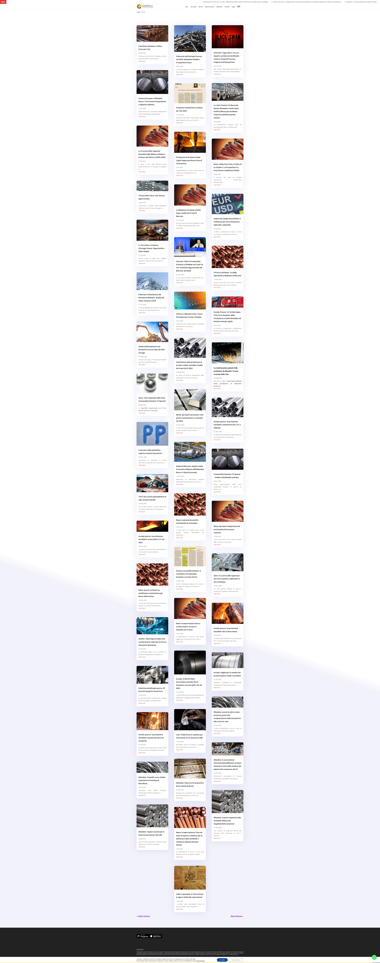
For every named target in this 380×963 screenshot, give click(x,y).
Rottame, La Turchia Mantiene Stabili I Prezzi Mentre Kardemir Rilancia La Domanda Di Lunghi (115, 2)
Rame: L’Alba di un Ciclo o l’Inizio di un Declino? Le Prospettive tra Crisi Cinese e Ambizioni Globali (228, 167)
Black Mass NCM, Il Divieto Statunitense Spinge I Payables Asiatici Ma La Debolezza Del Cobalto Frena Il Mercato (257, 2)
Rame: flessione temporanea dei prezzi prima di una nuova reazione (227, 529)
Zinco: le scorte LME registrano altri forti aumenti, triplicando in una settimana (227, 579)
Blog (186, 7)
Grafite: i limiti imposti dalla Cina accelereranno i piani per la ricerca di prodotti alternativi (152, 642)
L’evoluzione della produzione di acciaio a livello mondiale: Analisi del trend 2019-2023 (189, 365)
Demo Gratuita (209, 7)
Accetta (222, 960)
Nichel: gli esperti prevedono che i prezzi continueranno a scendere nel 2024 (190, 418)
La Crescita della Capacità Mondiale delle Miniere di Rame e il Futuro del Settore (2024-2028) (151, 154)
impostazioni (200, 961)
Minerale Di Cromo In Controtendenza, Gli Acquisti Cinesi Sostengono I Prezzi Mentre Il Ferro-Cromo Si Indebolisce (338, 2)
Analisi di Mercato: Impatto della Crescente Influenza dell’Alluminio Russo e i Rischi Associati (190, 469)
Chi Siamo (193, 7)
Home (138, 12)
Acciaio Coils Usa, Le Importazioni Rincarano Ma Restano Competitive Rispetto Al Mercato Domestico (44, 2)
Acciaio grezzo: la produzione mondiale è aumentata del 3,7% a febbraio (227, 425)
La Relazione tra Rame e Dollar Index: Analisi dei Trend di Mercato (188, 213)
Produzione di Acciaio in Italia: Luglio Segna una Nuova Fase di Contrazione (189, 160)
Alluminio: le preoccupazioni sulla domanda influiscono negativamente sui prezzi (227, 821)
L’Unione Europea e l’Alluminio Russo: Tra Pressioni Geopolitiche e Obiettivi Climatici (152, 101)
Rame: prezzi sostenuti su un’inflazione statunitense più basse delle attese (150, 593)
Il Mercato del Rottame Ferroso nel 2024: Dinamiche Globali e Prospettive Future (189, 59)
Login (233, 7)
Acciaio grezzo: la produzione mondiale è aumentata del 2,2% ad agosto (151, 738)
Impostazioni (235, 960)
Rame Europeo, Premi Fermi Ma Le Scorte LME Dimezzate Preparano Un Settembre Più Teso (183, 2)
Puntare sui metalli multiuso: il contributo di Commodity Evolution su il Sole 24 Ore (188, 574)
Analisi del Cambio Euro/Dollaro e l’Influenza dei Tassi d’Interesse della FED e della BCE (227, 222)
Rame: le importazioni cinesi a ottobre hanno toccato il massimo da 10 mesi (188, 626)
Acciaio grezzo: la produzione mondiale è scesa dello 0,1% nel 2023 (151, 539)
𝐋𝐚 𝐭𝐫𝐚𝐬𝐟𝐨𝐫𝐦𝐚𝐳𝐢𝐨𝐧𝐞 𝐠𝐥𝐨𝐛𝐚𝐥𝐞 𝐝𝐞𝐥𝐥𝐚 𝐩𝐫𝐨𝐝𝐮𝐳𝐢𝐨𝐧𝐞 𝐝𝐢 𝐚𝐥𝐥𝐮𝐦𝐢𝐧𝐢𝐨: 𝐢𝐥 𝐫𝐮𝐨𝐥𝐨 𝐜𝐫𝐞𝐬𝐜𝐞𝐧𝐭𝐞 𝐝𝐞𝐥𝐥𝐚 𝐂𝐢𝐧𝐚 (226, 371)
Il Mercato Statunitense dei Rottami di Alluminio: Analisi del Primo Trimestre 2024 (151, 298)
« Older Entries (143, 916)
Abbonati (219, 7)
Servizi (201, 7)
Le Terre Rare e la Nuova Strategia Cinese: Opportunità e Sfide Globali (151, 248)
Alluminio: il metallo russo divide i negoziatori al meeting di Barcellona (152, 780)
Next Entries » (237, 916)
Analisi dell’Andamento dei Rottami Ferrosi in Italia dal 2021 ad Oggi (151, 349)
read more (141, 61)
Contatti (226, 7)
